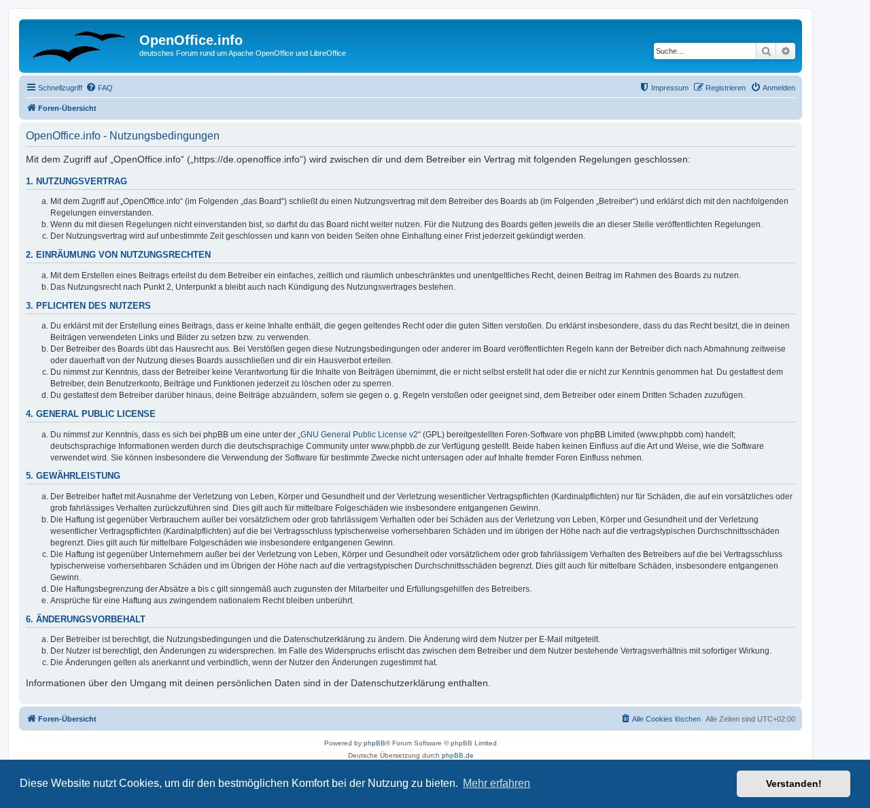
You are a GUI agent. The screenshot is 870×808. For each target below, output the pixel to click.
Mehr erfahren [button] (496, 783)
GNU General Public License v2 (359, 434)
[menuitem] (99, 88)
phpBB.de (458, 755)
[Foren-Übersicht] (80, 44)
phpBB (374, 743)
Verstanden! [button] (794, 783)
